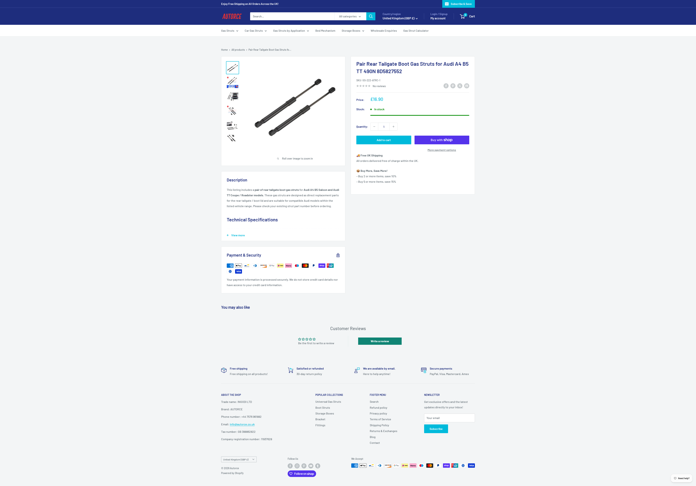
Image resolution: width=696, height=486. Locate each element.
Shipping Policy (379, 425)
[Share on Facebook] (446, 85)
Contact (375, 442)
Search (374, 401)
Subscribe (436, 428)
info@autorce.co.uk (242, 424)
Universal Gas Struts (328, 401)
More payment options (442, 150)
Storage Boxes (351, 30)
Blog (373, 437)
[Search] (370, 16)
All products (238, 49)
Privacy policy (378, 413)
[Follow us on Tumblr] (317, 465)
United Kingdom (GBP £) (235, 459)
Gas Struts (227, 30)
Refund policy (378, 407)
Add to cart (384, 140)
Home (224, 49)
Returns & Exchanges (383, 431)
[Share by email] (466, 85)
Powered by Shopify (232, 473)
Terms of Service (380, 419)
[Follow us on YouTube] (310, 465)
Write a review (380, 341)
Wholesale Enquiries (384, 30)
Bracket (320, 419)
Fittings (320, 425)
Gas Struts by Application (289, 30)
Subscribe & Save (461, 3)
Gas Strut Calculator (416, 30)
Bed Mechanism (325, 30)
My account (438, 18)
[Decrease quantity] (374, 126)
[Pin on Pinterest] (452, 85)
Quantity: (362, 126)
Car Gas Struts (254, 30)
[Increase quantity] (393, 126)
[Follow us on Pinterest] (303, 465)
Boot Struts (322, 407)
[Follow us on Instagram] (297, 465)
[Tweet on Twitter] (459, 85)
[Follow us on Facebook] (290, 465)
